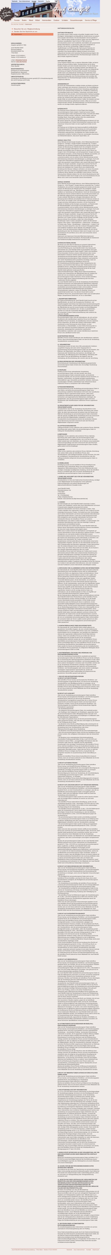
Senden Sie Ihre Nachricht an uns (25, 31)
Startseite (14, 1)
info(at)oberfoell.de (21, 60)
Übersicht (41, 1)
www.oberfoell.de (21, 62)
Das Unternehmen (24, 1)
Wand (31, 20)
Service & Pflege (91, 20)
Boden (24, 20)
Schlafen (65, 20)
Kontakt (34, 1)
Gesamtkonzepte (76, 20)
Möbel (37, 20)
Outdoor (56, 20)
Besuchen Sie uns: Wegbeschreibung (27, 29)
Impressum (18, 34)
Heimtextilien (46, 20)
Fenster (17, 20)
